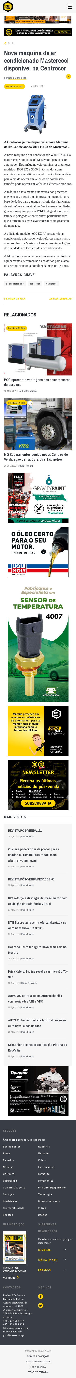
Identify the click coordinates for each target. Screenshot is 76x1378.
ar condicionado (15, 284)
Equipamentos (14, 86)
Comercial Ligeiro (14, 1187)
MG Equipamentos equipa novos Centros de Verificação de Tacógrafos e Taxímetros (36, 457)
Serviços (8, 1194)
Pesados (8, 1160)
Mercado (43, 1153)
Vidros (42, 1208)
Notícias (8, 1167)
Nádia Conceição (17, 78)
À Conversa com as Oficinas (20, 1139)
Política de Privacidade (38, 1361)
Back (10, 43)
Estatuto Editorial (38, 1372)
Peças (42, 1139)
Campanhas (10, 1180)
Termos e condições (38, 1356)
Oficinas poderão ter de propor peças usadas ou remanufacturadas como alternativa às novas (33, 855)
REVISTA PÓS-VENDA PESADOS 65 (31, 879)
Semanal (44, 1250)
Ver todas (9, 1277)
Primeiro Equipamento (52, 1187)
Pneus (7, 1153)
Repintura (44, 1146)
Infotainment (11, 1201)
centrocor (35, 284)
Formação (44, 1174)
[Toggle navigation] (69, 6)
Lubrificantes (46, 1167)
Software (8, 1174)
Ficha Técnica (38, 1367)
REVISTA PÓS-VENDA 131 (25, 830)
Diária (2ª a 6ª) (48, 1260)
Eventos (8, 1215)
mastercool (51, 284)
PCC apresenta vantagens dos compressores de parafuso (37, 382)
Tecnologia (45, 1194)
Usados (42, 1215)
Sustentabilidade (14, 1208)
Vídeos (42, 1160)
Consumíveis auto (49, 1201)
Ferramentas (45, 1180)
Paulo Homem (25, 465)
